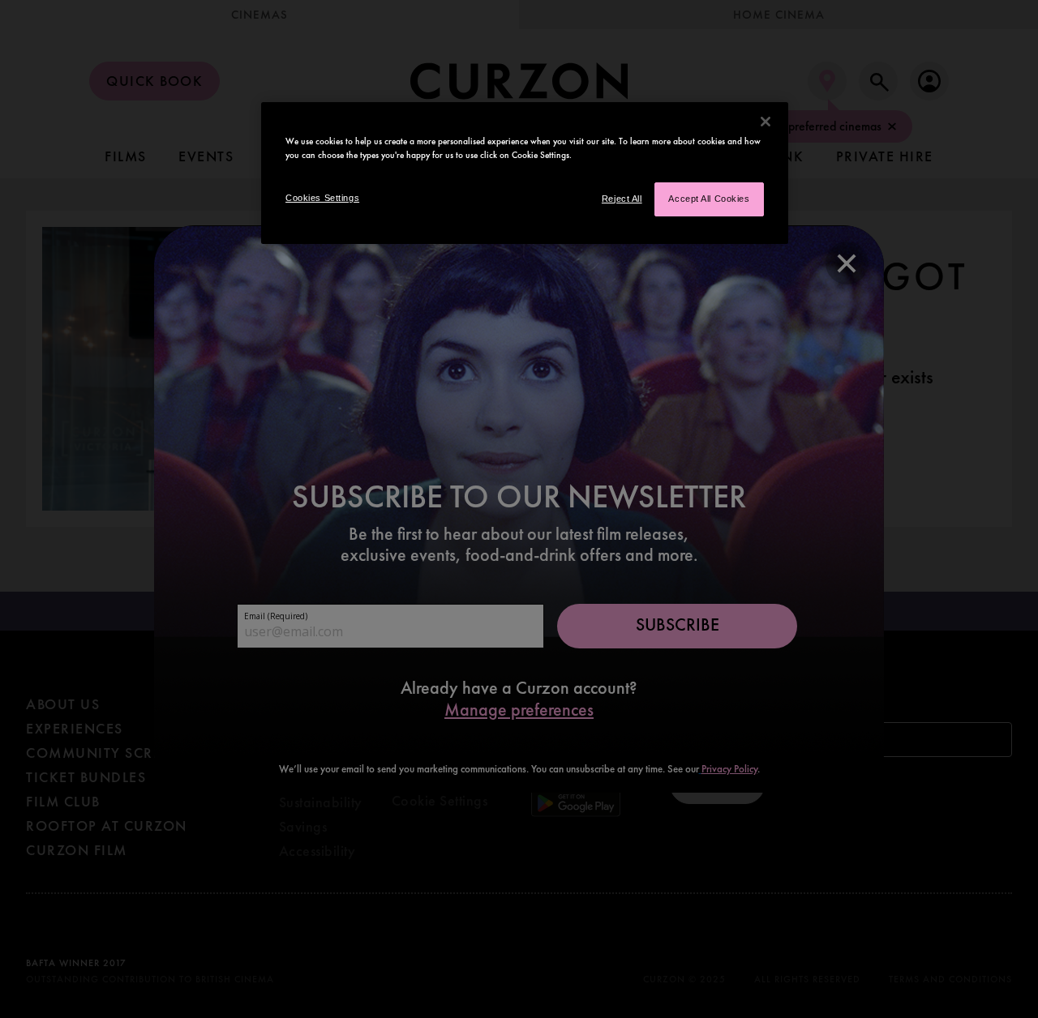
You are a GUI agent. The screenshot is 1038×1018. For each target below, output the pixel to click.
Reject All (622, 198)
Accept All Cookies (708, 198)
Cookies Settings (322, 198)
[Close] (765, 121)
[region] (524, 173)
